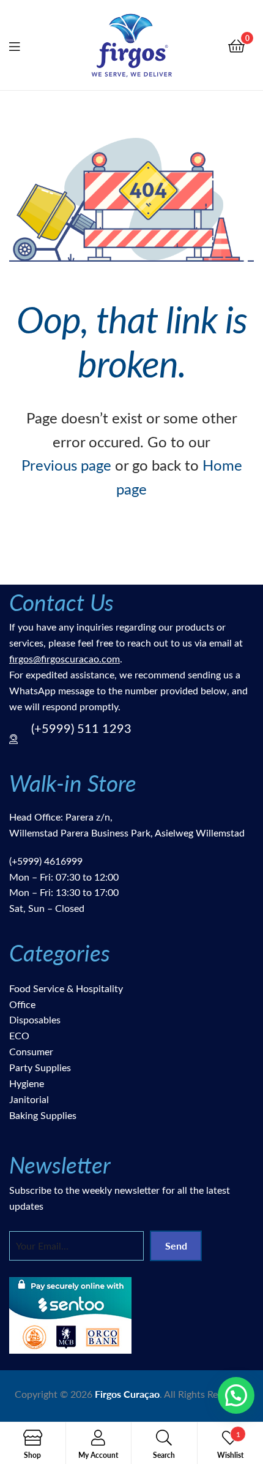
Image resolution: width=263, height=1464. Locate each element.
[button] (236, 1395)
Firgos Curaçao (127, 1394)
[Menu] (22, 45)
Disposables (35, 1019)
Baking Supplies (42, 1115)
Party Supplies (40, 1067)
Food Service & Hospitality (66, 988)
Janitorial (29, 1099)
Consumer (31, 1051)
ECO (19, 1035)
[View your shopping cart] (236, 45)
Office (22, 1004)
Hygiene (26, 1083)
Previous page (66, 464)
